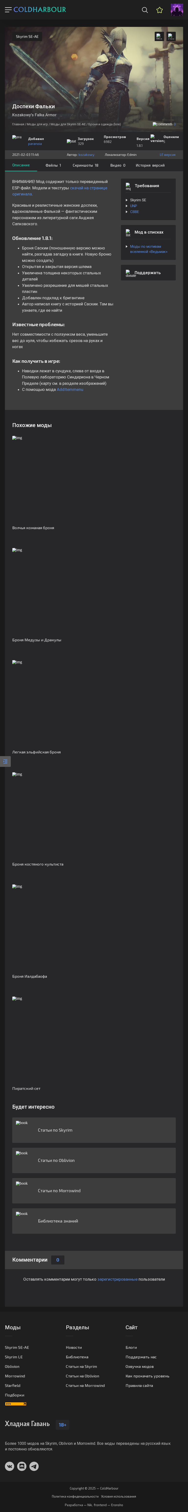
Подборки (14, 1395)
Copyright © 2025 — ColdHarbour (94, 1488)
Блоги (131, 1347)
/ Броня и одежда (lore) (103, 124)
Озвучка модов (140, 1366)
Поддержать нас (141, 1356)
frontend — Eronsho (108, 1505)
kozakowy (86, 154)
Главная (18, 124)
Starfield (12, 1385)
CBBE (134, 212)
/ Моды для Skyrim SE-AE (67, 124)
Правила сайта (139, 1385)
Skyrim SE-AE (27, 36)
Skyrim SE (138, 200)
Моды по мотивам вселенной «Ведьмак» (148, 249)
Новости (74, 1347)
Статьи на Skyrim (81, 1366)
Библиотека (77, 1356)
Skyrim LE (14, 1356)
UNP (133, 206)
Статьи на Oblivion (82, 1375)
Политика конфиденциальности (75, 1496)
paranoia (35, 143)
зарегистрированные (117, 1279)
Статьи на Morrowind (85, 1385)
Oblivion (12, 1366)
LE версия (168, 154)
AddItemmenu (70, 389)
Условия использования (118, 1496)
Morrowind (15, 1375)
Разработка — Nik (78, 1505)
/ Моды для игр (36, 124)
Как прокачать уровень (147, 1375)
